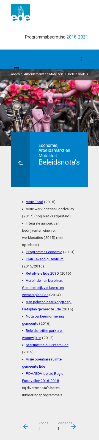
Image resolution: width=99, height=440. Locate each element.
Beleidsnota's (78, 74)
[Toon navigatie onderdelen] (81, 59)
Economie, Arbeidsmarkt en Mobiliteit (35, 74)
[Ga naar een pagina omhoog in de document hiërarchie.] (20, 159)
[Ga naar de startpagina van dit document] (20, 12)
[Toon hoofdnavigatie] (16, 67)
